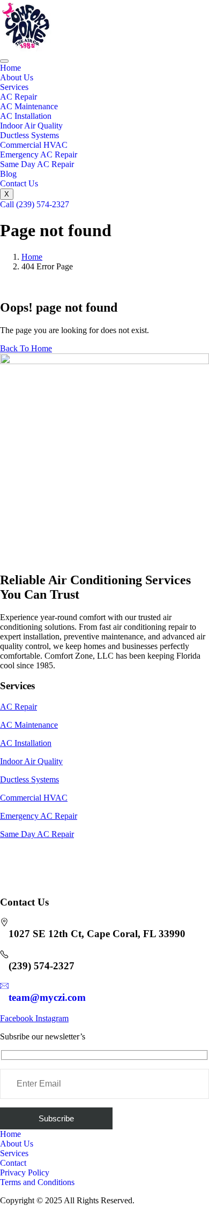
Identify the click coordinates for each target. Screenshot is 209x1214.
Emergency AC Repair (38, 154)
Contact (13, 1162)
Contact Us (19, 183)
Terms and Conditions (37, 1182)
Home (10, 67)
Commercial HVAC (34, 144)
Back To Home (26, 348)
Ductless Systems (29, 135)
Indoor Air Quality (31, 125)
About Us (16, 77)
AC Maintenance (29, 106)
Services (14, 87)
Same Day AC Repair (37, 164)
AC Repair (18, 96)
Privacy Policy (24, 1172)
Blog (8, 173)
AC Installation (25, 115)
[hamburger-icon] (4, 61)
